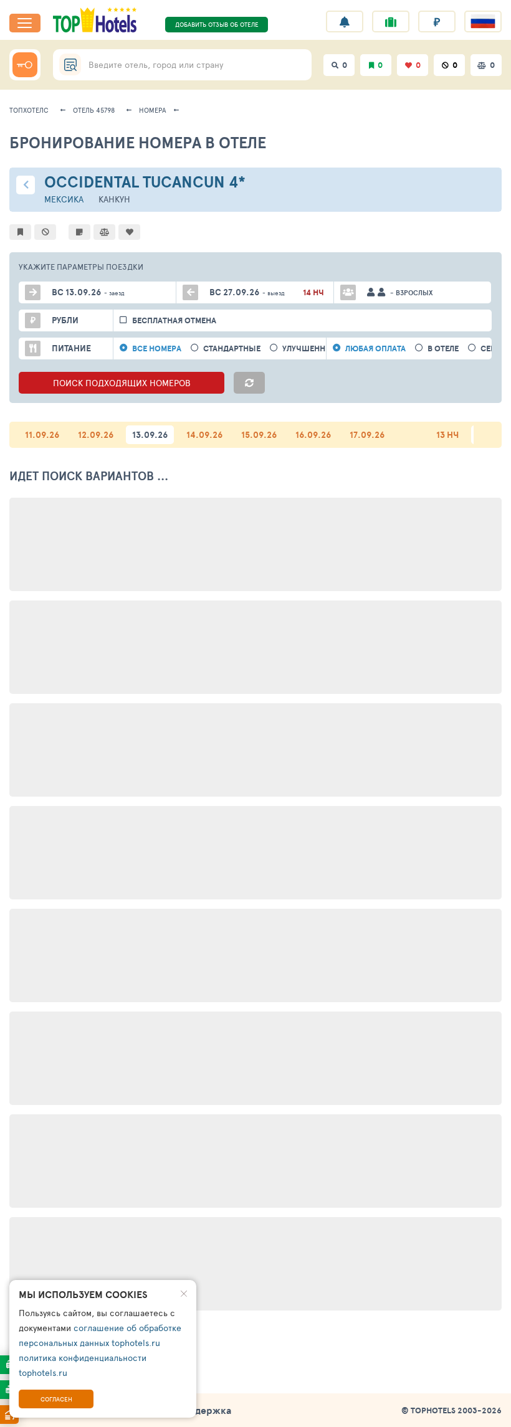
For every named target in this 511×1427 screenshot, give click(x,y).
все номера (156, 348)
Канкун (114, 199)
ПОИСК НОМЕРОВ (122, 383)
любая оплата (375, 348)
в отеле (443, 348)
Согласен (56, 1399)
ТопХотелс (29, 110)
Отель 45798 (94, 110)
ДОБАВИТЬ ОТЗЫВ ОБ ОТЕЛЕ (217, 24)
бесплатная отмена (174, 320)
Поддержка (203, 1410)
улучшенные (309, 348)
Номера (152, 110)
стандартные (231, 348)
